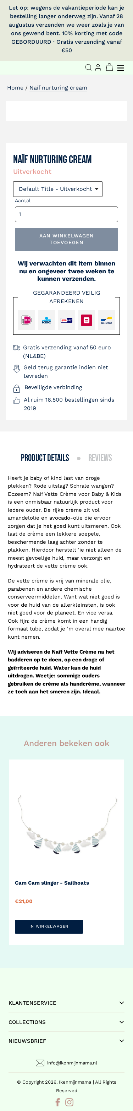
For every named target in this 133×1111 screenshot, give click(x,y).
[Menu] (121, 67)
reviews (100, 458)
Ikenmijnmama (75, 1082)
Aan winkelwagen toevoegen (66, 239)
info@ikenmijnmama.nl (72, 1063)
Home (15, 87)
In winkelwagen (48, 926)
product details (45, 458)
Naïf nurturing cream (58, 87)
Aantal (23, 200)
